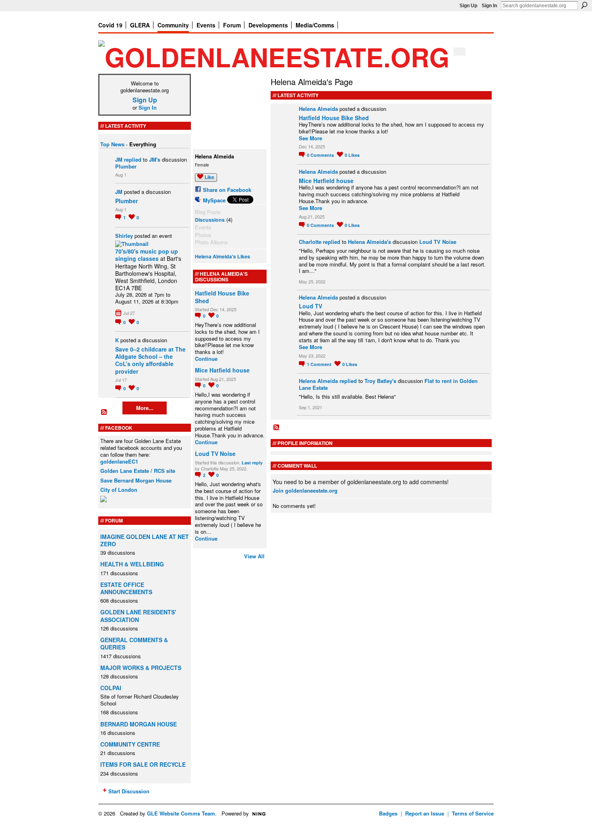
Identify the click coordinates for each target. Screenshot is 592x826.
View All (254, 556)
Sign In (489, 5)
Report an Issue (424, 813)
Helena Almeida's (369, 242)
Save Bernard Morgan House (136, 480)
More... (144, 408)
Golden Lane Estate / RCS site (137, 470)
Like (209, 177)
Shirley (124, 235)
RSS (104, 412)
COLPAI (110, 688)
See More (310, 138)
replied (132, 159)
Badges (388, 813)
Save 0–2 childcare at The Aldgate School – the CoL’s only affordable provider (150, 360)
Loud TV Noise (215, 453)
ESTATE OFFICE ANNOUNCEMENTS (126, 588)
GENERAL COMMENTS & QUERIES (134, 643)
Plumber (126, 166)
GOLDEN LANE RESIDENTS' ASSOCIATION (138, 615)
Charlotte (310, 242)
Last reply (252, 463)
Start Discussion (128, 791)
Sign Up (468, 5)
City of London (118, 489)
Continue (206, 359)
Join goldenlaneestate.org (305, 490)
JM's (154, 159)
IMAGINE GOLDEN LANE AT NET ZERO (144, 540)
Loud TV (310, 306)
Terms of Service (473, 813)
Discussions (210, 219)
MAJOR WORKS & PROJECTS (140, 668)
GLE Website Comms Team (181, 813)
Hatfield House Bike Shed (222, 296)
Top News (112, 144)
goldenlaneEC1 (119, 461)
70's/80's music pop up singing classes (146, 254)
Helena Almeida (318, 108)
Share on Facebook (227, 189)
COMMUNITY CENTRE (130, 744)
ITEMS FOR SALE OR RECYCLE (143, 764)
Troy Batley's (380, 381)
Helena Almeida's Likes (222, 256)
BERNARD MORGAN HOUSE (138, 724)
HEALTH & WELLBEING (132, 564)
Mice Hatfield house (222, 370)
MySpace (214, 200)
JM (118, 159)
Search (584, 5)
